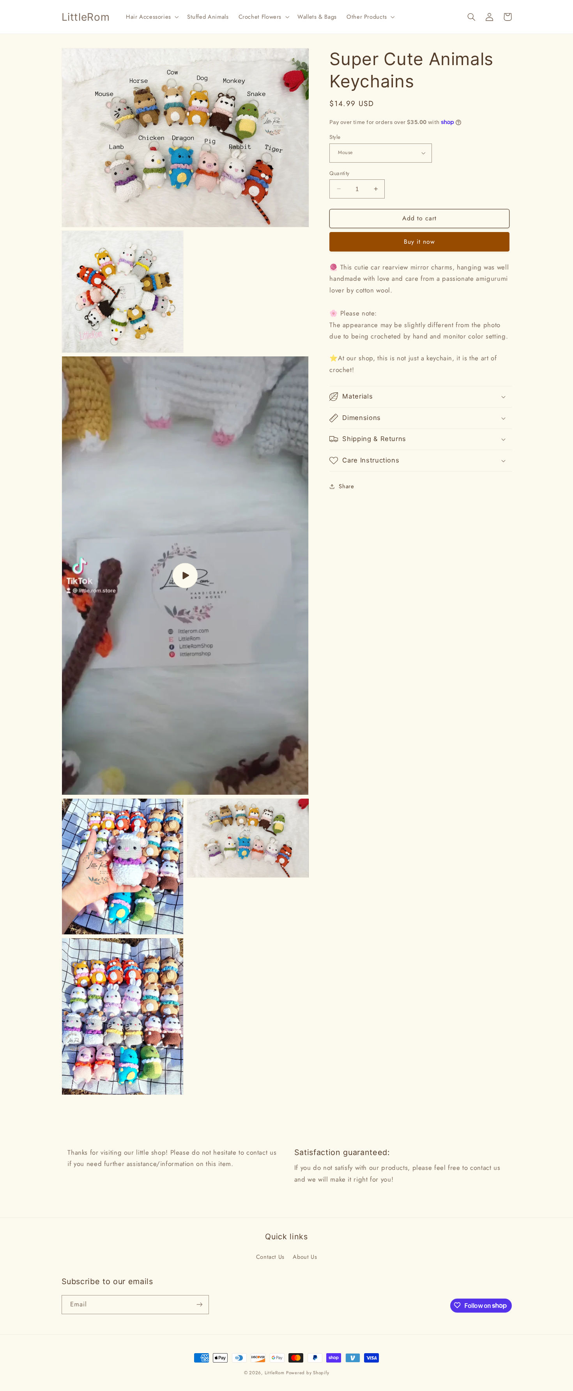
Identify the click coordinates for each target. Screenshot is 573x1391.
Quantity (339, 173)
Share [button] (346, 486)
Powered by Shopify (307, 1373)
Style (334, 137)
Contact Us (270, 1257)
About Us (305, 1257)
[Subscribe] (199, 1304)
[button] (151, 16)
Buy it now (419, 241)
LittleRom (275, 1373)
